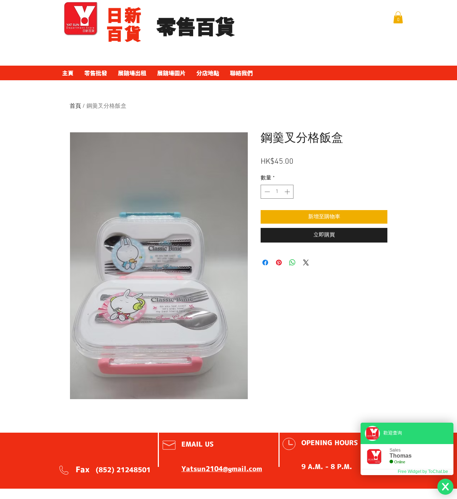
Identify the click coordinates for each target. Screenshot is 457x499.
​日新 (124, 15)
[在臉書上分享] (265, 262)
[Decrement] (266, 191)
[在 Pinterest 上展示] (279, 262)
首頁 (75, 106)
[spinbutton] (277, 191)
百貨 (124, 34)
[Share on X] (306, 262)
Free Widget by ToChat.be (423, 471)
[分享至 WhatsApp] (292, 262)
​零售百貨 (195, 27)
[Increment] (288, 191)
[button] (398, 17)
